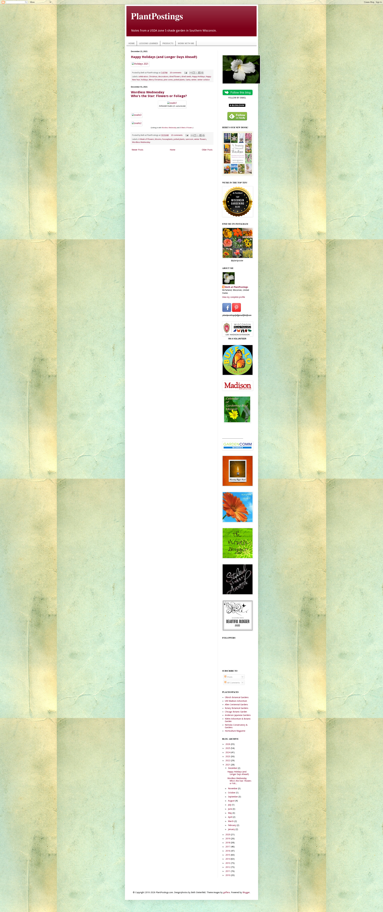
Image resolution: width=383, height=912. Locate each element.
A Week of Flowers (186, 127)
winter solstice (203, 80)
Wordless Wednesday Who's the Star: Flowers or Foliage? (159, 94)
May (230, 813)
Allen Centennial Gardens (236, 704)
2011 (228, 871)
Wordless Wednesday (169, 127)
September (233, 796)
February (232, 825)
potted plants (179, 80)
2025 (228, 748)
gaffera (226, 892)
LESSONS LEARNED (148, 43)
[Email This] (190, 72)
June (230, 809)
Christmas (153, 76)
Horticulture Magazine (235, 731)
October (232, 792)
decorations (163, 76)
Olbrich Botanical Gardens (237, 697)
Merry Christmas (156, 80)
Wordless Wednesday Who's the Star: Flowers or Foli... (239, 781)
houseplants (167, 139)
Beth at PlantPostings (236, 287)
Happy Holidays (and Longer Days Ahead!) (164, 57)
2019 (228, 838)
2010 (228, 875)
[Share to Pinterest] (202, 72)
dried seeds (186, 76)
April (230, 817)
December (233, 768)
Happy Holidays (198, 76)
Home (172, 150)
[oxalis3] (136, 115)
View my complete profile (233, 297)
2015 (228, 855)
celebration (143, 76)
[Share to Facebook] (199, 72)
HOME (132, 43)
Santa (188, 80)
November (233, 788)
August (231, 801)
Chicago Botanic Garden (236, 712)
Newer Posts (137, 150)
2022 (228, 760)
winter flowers (200, 139)
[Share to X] (196, 72)
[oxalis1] (172, 103)
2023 (228, 756)
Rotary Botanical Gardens (236, 708)
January (231, 829)
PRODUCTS (167, 43)
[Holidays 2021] (140, 64)
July (230, 805)
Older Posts (207, 150)
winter (194, 80)
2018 (228, 842)
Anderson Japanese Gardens (238, 715)
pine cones (168, 80)
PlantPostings (157, 15)
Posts (229, 677)
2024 (228, 752)
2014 (228, 859)
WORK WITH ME (186, 43)
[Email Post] (186, 73)
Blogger (246, 892)
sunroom (189, 139)
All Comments (233, 682)
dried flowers (175, 76)
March (231, 821)
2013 (228, 863)
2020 (228, 834)
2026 (228, 744)
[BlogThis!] (193, 72)
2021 (228, 764)
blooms (158, 139)
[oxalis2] (136, 123)
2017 (228, 846)
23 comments (177, 135)
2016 (228, 851)
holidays (144, 80)
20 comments (175, 73)
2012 (228, 867)
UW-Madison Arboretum (236, 701)
